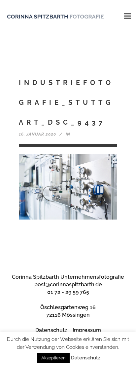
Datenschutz (51, 330)
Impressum (87, 330)
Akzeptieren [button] (53, 357)
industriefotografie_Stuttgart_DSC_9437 (66, 102)
